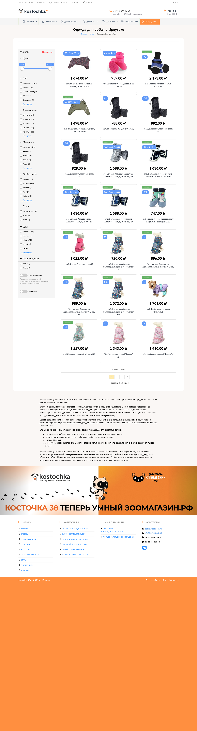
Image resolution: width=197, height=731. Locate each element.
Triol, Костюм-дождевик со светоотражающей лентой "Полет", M (118, 267)
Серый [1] (27, 248)
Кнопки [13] (28, 179)
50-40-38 (122, 11)
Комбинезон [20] (30, 83)
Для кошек (50, 21)
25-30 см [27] (28, 119)
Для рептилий (130, 21)
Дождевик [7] (28, 100)
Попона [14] (28, 87)
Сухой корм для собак (73, 549)
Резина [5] (27, 151)
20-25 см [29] (28, 115)
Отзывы (25, 534)
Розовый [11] (28, 232)
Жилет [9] (27, 96)
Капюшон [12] (28, 183)
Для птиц (90, 21)
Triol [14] (26, 264)
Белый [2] (27, 244)
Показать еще (118, 370)
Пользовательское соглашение (118, 537)
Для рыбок (110, 21)
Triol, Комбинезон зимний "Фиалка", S (158, 354)
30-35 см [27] (28, 123)
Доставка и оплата (58, 3)
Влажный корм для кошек (75, 529)
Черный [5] (27, 236)
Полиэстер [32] (29, 147)
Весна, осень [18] (30, 211)
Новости (25, 549)
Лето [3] (26, 220)
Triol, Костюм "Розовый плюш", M (79, 264)
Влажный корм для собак (75, 544)
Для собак (29, 21)
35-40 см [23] (28, 128)
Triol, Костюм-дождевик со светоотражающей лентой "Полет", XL (79, 312)
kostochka (36, 11)
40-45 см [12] (28, 132)
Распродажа (150, 21)
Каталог (92, 34)
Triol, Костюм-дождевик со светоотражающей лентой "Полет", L (158, 267)
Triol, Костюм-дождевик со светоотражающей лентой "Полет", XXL (118, 312)
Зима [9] (26, 215)
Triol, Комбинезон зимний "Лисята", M (79, 354)
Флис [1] (26, 164)
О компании (27, 565)
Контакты (75, 3)
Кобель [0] (27, 196)
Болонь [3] (27, 155)
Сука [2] (26, 192)
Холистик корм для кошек (75, 539)
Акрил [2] (27, 160)
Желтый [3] (27, 240)
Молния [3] (27, 188)
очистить (48, 52)
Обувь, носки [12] (30, 92)
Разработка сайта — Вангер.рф (164, 580)
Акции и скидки (25, 3)
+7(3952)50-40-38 (153, 533)
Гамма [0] (26, 268)
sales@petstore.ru (153, 529)
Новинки (41, 3)
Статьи (24, 560)
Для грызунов (70, 21)
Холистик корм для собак (75, 555)
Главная (84, 34)
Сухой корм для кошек (73, 534)
